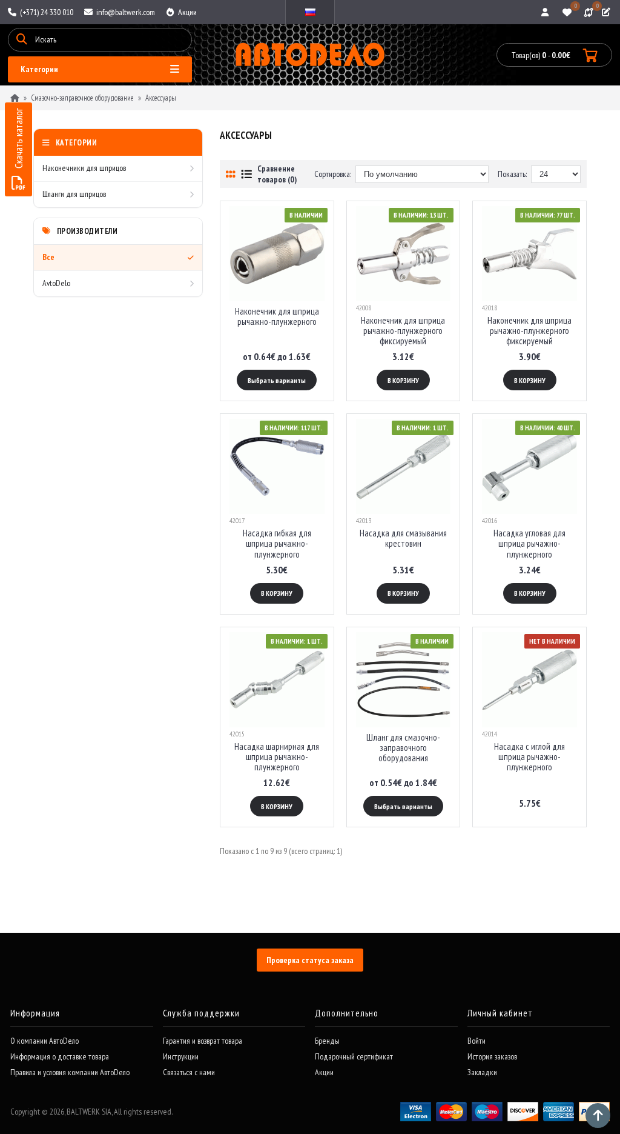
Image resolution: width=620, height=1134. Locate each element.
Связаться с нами (189, 1072)
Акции (186, 12)
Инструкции (181, 1056)
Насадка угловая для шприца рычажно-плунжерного (529, 543)
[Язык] (310, 12)
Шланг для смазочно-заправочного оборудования (403, 748)
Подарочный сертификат (354, 1056)
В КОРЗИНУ (403, 380)
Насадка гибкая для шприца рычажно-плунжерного (277, 543)
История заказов (492, 1056)
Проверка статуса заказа (310, 960)
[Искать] (21, 39)
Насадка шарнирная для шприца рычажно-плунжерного (276, 757)
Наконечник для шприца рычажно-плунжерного (277, 316)
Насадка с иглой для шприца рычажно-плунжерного (529, 757)
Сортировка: (332, 173)
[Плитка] (231, 174)
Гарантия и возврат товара (202, 1040)
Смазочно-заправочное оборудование (82, 98)
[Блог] (607, 12)
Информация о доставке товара (59, 1056)
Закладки (482, 1072)
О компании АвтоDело (44, 1040)
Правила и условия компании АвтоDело (70, 1072)
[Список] (246, 174)
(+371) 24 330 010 (45, 12)
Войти (476, 1040)
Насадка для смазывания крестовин (403, 538)
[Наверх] (597, 1115)
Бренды (327, 1040)
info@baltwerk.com (124, 12)
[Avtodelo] (310, 54)
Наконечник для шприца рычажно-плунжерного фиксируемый (403, 331)
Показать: (512, 173)
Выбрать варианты (277, 380)
